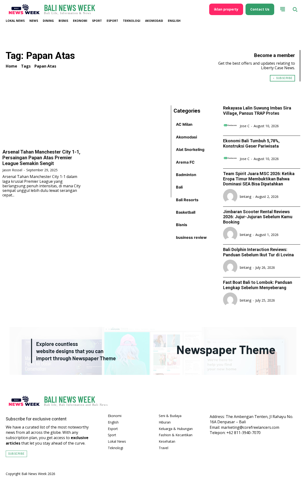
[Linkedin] (294, 402)
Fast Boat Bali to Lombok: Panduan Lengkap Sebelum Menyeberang (257, 285)
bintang (245, 196)
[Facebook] (267, 402)
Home (11, 66)
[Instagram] (280, 402)
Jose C (245, 126)
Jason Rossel (12, 170)
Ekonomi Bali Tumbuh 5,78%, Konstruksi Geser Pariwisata (251, 143)
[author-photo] (231, 125)
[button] (295, 9)
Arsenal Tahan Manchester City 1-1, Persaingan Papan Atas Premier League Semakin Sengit (41, 157)
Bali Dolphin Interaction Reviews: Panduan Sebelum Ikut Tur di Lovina (258, 252)
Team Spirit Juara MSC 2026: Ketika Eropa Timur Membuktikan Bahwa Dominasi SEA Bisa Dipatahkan (259, 178)
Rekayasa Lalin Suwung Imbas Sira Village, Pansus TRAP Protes (257, 110)
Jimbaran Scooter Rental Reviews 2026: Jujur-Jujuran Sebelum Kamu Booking (257, 216)
